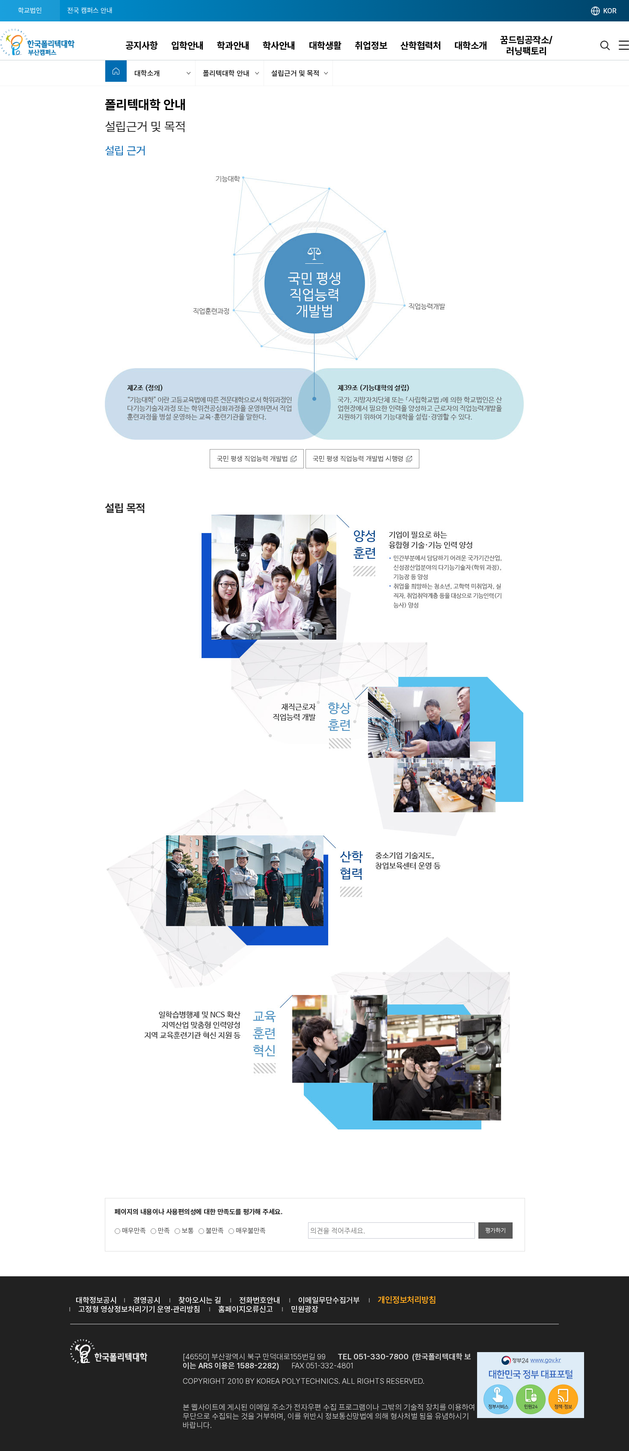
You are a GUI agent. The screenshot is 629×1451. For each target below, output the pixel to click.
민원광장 (304, 1309)
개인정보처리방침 (407, 1300)
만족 (164, 1231)
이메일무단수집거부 (329, 1300)
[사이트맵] (624, 46)
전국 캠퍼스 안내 (90, 10)
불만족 (215, 1231)
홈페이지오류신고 (245, 1309)
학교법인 (30, 10)
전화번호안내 (259, 1300)
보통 (188, 1231)
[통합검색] (605, 46)
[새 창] (530, 1386)
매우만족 (134, 1231)
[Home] (116, 71)
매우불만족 (251, 1231)
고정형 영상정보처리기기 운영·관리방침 (139, 1309)
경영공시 (146, 1300)
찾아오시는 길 (199, 1300)
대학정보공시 (96, 1300)
